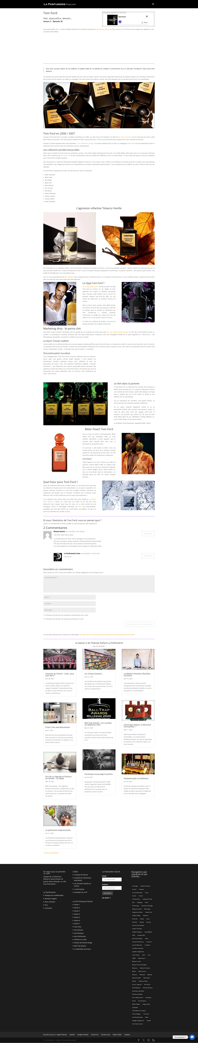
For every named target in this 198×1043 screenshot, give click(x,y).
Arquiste (141, 889)
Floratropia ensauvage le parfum (99, 774)
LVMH (134, 958)
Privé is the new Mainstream (57, 727)
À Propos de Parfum (81, 875)
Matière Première (145, 968)
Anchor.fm (94, 1035)
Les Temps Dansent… (94, 673)
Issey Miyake (148, 932)
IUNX (133, 935)
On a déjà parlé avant (90, 287)
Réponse (148, 533)
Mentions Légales (51, 899)
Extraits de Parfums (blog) (83, 943)
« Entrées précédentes (51, 853)
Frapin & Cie (148, 912)
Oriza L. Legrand (137, 984)
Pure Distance (142, 1001)
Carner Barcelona (137, 892)
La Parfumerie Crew (72, 553)
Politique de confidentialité (54, 895)
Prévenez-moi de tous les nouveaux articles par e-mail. (65, 619)
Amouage (135, 886)
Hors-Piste (77, 927)
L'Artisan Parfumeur (138, 942)
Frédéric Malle (136, 915)
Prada (134, 1001)
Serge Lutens (146, 1004)
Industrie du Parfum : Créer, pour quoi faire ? (59, 674)
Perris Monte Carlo (137, 997)
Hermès (148, 922)
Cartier (134, 896)
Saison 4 (77, 914)
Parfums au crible (80, 939)
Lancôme (149, 942)
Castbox (127, 1035)
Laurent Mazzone (137, 945)
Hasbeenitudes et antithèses (136, 778)
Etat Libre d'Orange (147, 906)
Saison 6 (77, 920)
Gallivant (145, 915)
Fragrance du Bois (137, 912)
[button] (192, 1037)
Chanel (141, 896)
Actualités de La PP (80, 892)
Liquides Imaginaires (138, 951)
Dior (79, 507)
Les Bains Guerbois (137, 948)
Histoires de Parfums (138, 925)
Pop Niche (148, 997)
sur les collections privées (85, 143)
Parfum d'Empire (148, 988)
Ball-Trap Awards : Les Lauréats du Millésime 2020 (98, 724)
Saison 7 (77, 924)
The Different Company (139, 1011)
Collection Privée (147, 899)
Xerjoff (149, 1020)
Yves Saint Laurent (123, 137)
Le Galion (147, 945)
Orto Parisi (147, 984)
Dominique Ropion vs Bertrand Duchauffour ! (137, 726)
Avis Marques (79, 933)
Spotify (72, 1035)
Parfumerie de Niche (138, 991)
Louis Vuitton (136, 955)
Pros (46, 905)
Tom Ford (146, 1014)
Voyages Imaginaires (138, 1020)
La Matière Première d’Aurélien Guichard (137, 674)
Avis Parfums (78, 930)
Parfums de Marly (137, 994)
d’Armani (103, 29)
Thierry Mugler (136, 1014)
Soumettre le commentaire (139, 624)
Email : (104, 876)
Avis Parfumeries (80, 936)
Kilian (146, 938)
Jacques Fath (141, 935)
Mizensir (134, 975)
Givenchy (134, 919)
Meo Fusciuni (142, 971)
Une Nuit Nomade (137, 1017)
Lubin (143, 955)
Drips (146, 902)
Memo (134, 971)
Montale (149, 975)
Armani (134, 889)
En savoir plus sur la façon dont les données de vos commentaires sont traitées (107, 635)
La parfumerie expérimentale (58, 830)
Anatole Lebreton (145, 886)
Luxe (149, 955)
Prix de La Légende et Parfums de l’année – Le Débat (58, 777)
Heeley (142, 922)
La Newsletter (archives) (82, 949)
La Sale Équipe (79, 889)
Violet (146, 1017)
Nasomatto (146, 978)
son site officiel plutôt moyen (117, 332)
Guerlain (134, 922)
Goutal (142, 919)
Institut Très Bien (137, 928)
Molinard (142, 975)
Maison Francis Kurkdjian (139, 965)
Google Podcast (82, 1035)
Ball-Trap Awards (80, 946)
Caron (146, 892)
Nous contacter (50, 902)
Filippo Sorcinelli (136, 909)
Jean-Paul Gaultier (137, 938)
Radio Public (117, 1035)
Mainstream (131, 143)
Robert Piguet (136, 1004)
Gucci (148, 919)
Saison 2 (77, 908)
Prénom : (105, 884)
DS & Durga (135, 906)
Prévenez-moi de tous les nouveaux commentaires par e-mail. (67, 615)
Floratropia (147, 909)
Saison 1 (77, 905)
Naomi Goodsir (136, 978)
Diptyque (139, 902)
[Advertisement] (99, 48)
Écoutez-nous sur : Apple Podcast (55, 1035)
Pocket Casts (105, 1035)
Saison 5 (77, 917)
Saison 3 (77, 911)
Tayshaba (135, 1007)
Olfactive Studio (143, 981)
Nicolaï (134, 981)
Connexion (48, 908)
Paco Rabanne (136, 988)
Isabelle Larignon (137, 932)
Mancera (134, 968)
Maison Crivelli (136, 961)
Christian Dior (66, 155)
